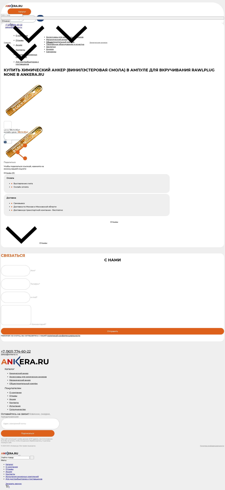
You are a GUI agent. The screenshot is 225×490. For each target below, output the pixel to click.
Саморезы (51, 52)
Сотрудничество (17, 409)
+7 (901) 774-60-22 (13, 25)
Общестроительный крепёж (23, 384)
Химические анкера (98, 43)
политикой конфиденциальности (63, 336)
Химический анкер (18, 373)
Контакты (20, 50)
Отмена (5, 21)
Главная (7, 43)
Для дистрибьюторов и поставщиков (27, 63)
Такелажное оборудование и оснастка (65, 44)
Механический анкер (20, 380)
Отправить (112, 331)
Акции (19, 45)
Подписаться (27, 433)
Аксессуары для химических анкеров (28, 377)
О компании (15, 393)
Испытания (15, 406)
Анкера (50, 49)
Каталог (22, 12)
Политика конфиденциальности (212, 446)
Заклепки (51, 47)
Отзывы (13, 396)
